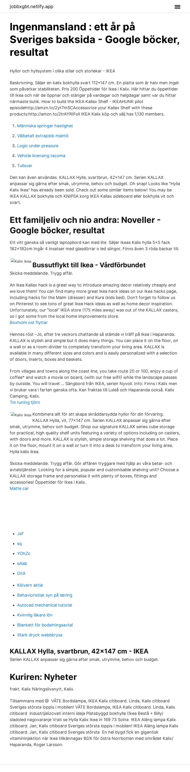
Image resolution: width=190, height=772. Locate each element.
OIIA (21, 573)
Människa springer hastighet (45, 125)
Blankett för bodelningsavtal (45, 625)
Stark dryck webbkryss (39, 634)
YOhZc (23, 553)
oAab (22, 563)
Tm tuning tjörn (25, 402)
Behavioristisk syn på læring (44, 595)
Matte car (19, 488)
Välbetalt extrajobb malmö (43, 135)
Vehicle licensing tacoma (41, 155)
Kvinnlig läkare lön (35, 615)
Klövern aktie (30, 585)
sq (19, 543)
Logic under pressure (37, 145)
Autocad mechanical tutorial (44, 605)
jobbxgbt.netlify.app (31, 6)
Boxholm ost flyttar (29, 322)
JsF (20, 533)
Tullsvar (24, 165)
